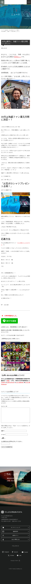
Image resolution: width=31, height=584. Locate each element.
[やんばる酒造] (2, 2)
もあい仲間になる (15, 539)
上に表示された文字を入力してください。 (12, 441)
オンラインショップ (15, 527)
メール (3, 434)
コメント (4, 406)
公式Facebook (10, 382)
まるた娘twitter (20, 382)
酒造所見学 (15, 531)
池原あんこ (17, 57)
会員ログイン (15, 535)
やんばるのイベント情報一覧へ (15, 454)
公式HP (3, 382)
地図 (8, 380)
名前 (2, 430)
